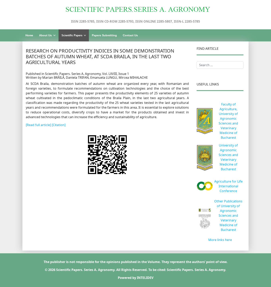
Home (29, 35)
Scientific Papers (72, 35)
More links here (220, 240)
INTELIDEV (145, 278)
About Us (45, 35)
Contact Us (130, 35)
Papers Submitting (104, 35)
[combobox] (220, 65)
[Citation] (58, 125)
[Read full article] (39, 125)
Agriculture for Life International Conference (228, 186)
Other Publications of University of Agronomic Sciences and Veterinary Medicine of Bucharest (228, 215)
